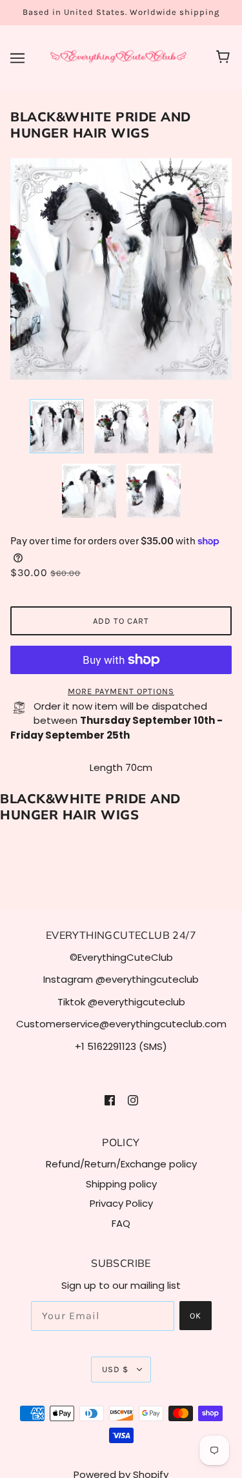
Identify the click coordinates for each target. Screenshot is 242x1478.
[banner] (118, 57)
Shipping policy (121, 1184)
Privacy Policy (121, 1203)
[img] (109, 1100)
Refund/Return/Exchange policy (121, 1164)
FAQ (121, 1223)
